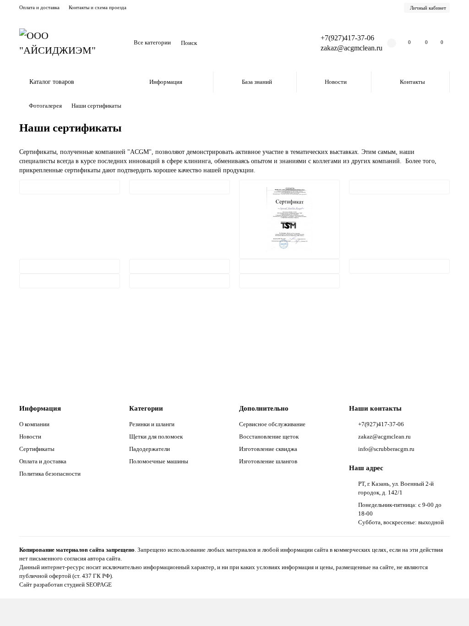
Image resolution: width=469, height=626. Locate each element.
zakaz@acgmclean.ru (351, 48)
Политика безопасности (50, 473)
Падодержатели (149, 448)
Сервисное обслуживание (272, 424)
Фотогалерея (45, 105)
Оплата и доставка (39, 7)
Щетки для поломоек (156, 436)
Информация (165, 81)
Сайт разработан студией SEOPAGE (65, 584)
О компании (34, 424)
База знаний (257, 81)
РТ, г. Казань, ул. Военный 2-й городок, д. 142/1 (396, 488)
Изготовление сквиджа (268, 448)
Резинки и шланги (152, 424)
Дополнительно (264, 408)
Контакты (412, 81)
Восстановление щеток (269, 436)
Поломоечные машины (158, 461)
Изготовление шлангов (268, 461)
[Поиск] (290, 43)
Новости (336, 81)
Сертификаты (37, 448)
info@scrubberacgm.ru (386, 448)
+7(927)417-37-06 (347, 38)
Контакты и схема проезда (97, 7)
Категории (146, 408)
